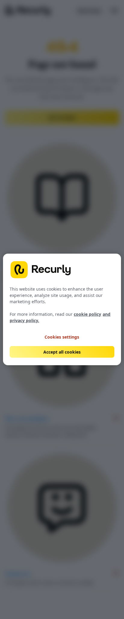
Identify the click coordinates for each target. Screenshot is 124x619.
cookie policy (87, 314)
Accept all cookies (62, 352)
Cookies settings (62, 337)
